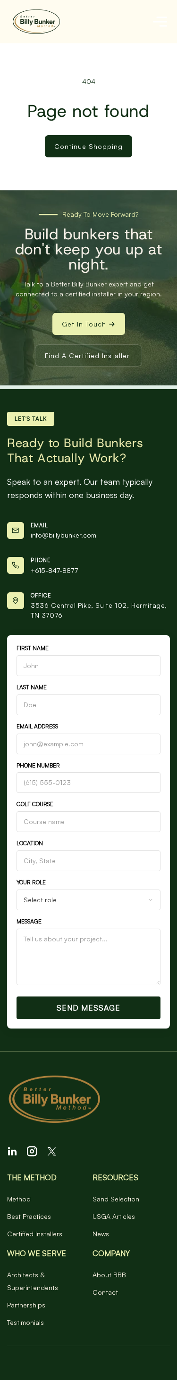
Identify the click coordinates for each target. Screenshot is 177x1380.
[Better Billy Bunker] (88, 1100)
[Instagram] (32, 1151)
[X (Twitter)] (52, 1151)
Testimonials (25, 1322)
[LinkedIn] (12, 1151)
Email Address (37, 726)
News (101, 1234)
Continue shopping (88, 146)
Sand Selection (116, 1199)
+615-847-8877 (54, 570)
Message (29, 921)
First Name (33, 648)
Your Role (31, 882)
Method (19, 1199)
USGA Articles (114, 1216)
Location (30, 843)
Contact (105, 1292)
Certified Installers (34, 1234)
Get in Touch (84, 324)
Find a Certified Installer (87, 355)
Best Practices (29, 1216)
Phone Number (38, 765)
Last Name (32, 687)
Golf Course (35, 804)
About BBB (109, 1275)
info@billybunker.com (63, 535)
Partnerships (26, 1305)
